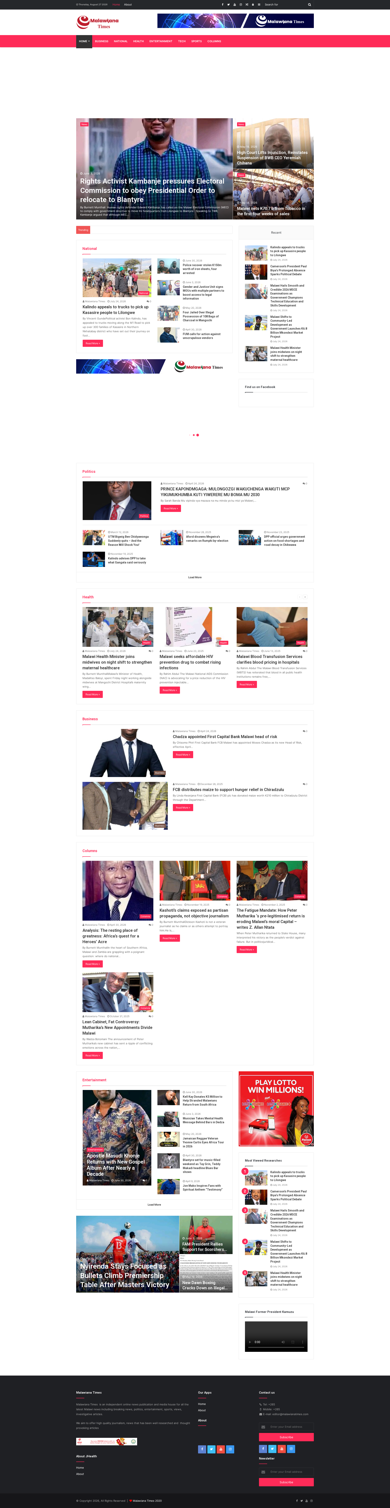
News (84, 124)
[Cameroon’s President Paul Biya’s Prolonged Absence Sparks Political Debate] (256, 272)
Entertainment (161, 41)
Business (101, 41)
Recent (276, 232)
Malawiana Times (94, 301)
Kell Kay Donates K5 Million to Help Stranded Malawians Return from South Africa (202, 1100)
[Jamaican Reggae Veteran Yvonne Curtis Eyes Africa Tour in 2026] (168, 1139)
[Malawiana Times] (97, 22)
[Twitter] (228, 4)
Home (116, 4)
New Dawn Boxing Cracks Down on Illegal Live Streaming (203, 1288)
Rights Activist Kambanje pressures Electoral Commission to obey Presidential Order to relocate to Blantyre (152, 190)
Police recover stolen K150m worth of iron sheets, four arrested (202, 269)
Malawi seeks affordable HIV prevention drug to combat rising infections (190, 662)
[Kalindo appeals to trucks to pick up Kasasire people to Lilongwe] (256, 253)
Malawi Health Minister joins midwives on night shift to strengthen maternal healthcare (117, 662)
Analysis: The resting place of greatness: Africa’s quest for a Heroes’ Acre (110, 936)
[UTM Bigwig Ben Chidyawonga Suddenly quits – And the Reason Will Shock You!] (94, 537)
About (128, 4)
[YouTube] (235, 4)
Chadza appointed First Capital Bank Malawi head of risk (225, 736)
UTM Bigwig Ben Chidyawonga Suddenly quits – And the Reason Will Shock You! (128, 540)
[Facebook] (222, 4)
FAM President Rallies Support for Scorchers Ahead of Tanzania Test (204, 1249)
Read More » (93, 343)
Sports (196, 41)
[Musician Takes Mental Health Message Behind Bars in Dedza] (168, 1119)
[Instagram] (241, 4)
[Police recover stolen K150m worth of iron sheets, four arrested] (168, 266)
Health (138, 41)
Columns (214, 41)
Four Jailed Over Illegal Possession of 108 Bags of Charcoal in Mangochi (201, 316)
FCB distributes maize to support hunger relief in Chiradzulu (228, 789)
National (121, 41)
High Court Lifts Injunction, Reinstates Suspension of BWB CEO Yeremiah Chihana (272, 158)
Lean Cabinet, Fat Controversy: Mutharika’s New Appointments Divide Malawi (117, 1027)
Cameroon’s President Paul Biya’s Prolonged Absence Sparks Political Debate (288, 270)
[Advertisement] (195, 81)
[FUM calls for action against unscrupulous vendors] (168, 335)
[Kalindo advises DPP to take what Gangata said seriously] (94, 559)
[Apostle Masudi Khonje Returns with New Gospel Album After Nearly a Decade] (117, 1138)
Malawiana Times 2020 (147, 1500)
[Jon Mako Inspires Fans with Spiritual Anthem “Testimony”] (168, 1186)
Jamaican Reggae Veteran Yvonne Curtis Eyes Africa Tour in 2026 (203, 1142)
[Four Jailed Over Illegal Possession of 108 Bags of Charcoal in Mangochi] (168, 313)
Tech (182, 41)
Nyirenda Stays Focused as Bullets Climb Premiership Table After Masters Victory (124, 1275)
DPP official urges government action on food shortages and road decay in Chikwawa (284, 540)
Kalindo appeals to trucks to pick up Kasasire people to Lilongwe (288, 251)
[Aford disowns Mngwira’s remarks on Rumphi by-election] (172, 537)
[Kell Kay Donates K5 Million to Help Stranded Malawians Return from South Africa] (168, 1097)
